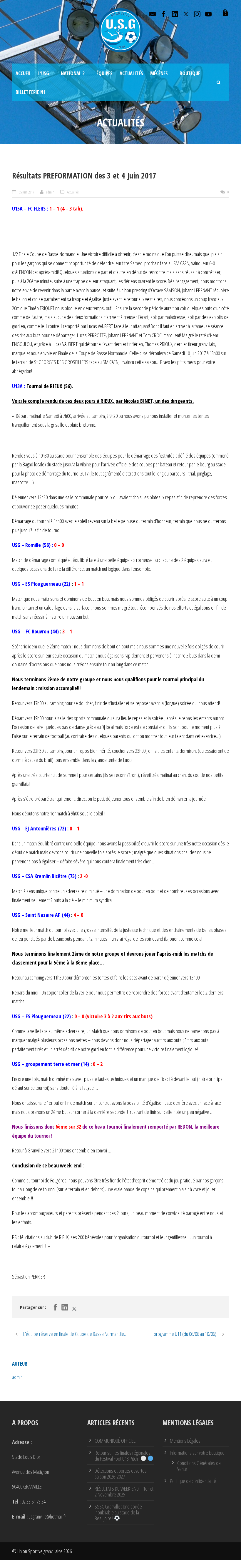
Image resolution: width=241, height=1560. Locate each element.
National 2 (73, 73)
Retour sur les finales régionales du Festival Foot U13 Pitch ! (122, 1455)
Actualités (131, 73)
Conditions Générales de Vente (199, 1465)
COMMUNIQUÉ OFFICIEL (115, 1440)
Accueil (23, 73)
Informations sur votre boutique (197, 1452)
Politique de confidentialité (193, 1480)
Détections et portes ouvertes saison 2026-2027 (121, 1473)
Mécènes (159, 73)
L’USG (43, 73)
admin (50, 192)
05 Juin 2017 (26, 192)
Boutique (190, 73)
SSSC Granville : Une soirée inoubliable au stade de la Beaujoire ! (118, 1512)
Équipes (104, 73)
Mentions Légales (185, 1440)
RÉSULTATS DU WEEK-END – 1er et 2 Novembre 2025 (124, 1491)
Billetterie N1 (31, 92)
